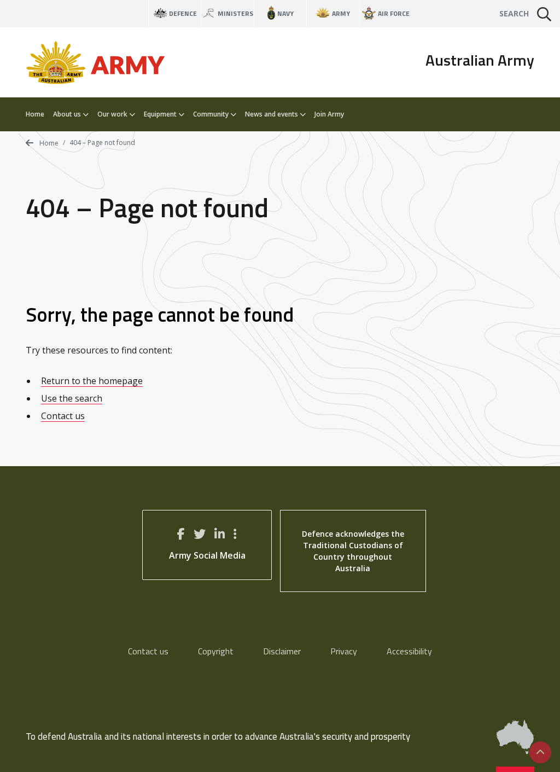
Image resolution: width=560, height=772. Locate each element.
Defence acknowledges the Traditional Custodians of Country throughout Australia (353, 551)
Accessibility (409, 651)
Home (35, 114)
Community (211, 114)
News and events (272, 114)
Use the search (71, 398)
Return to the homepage (92, 381)
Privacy (343, 651)
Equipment (161, 114)
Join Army (329, 114)
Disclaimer (282, 651)
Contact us (63, 416)
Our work (113, 114)
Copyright (216, 651)
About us (68, 114)
